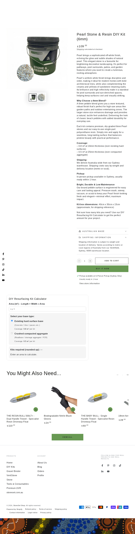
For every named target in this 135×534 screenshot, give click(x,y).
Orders (40, 471)
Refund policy (30, 509)
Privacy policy (45, 513)
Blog (39, 467)
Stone (10, 480)
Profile (40, 475)
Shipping (80, 49)
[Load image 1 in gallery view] (33, 97)
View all (67, 437)
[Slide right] (125, 375)
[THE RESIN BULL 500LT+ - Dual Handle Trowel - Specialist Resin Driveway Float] (23, 397)
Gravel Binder (14, 471)
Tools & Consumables (18, 484)
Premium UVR (14, 488)
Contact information (17, 513)
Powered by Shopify (14, 509)
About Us (42, 463)
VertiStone (12, 475)
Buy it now (102, 269)
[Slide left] (120, 375)
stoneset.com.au (15, 492)
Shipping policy (61, 509)
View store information (89, 283)
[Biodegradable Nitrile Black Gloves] (60, 397)
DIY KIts (11, 467)
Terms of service (45, 509)
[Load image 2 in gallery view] (41, 97)
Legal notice (33, 513)
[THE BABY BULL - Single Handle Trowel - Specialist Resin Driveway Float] (97, 397)
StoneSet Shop (19, 505)
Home (10, 463)
